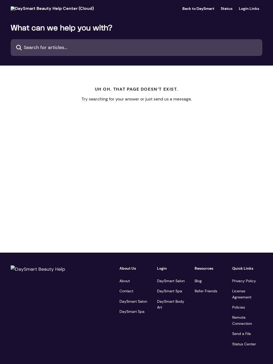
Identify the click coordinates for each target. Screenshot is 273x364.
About (124, 280)
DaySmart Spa (131, 311)
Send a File (241, 333)
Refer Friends (206, 291)
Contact (126, 291)
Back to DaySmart (198, 8)
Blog (198, 280)
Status (226, 8)
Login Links (249, 8)
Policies (238, 307)
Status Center (244, 344)
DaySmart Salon (133, 301)
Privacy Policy (244, 280)
